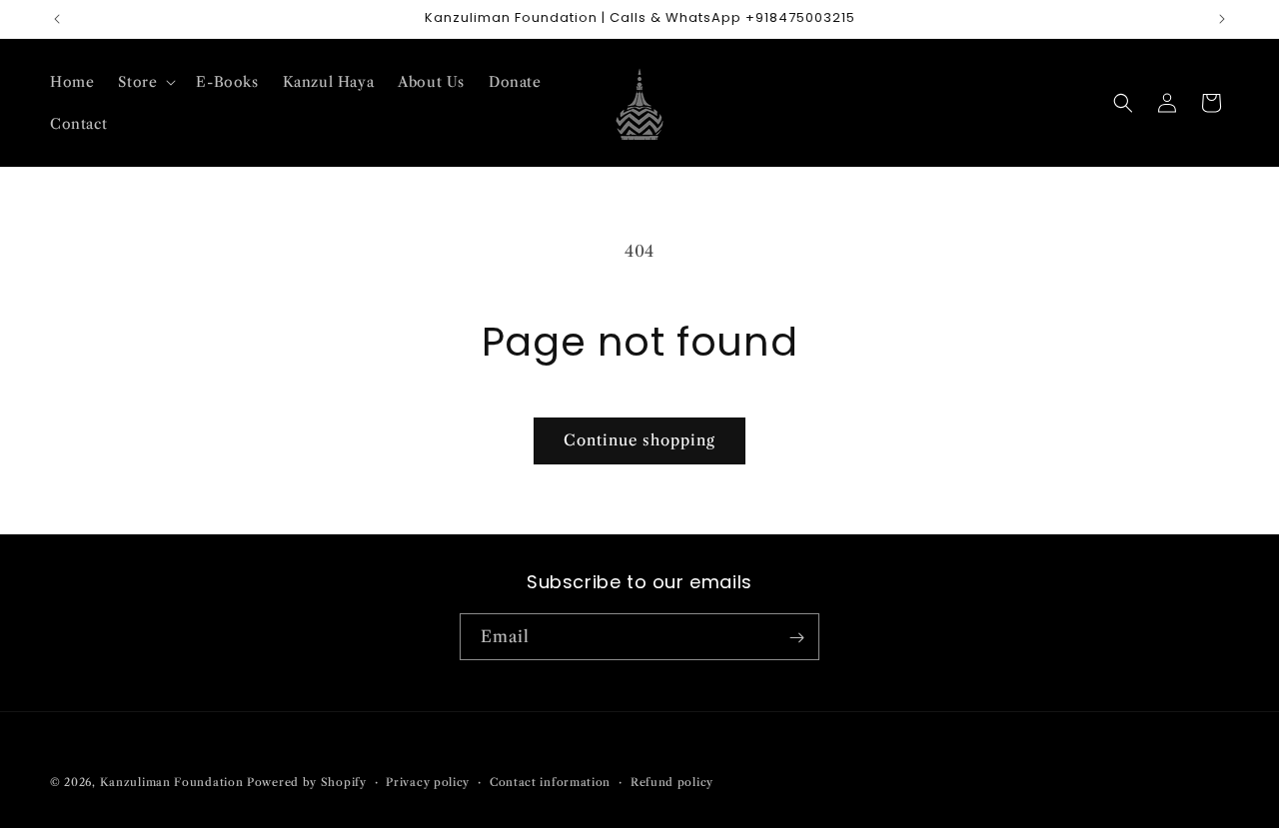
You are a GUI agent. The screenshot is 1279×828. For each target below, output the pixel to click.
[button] (145, 82)
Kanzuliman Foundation (172, 782)
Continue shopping (639, 439)
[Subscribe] (796, 637)
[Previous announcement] (57, 19)
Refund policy (672, 781)
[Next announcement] (1222, 19)
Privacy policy (428, 781)
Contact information (550, 781)
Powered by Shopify (307, 782)
